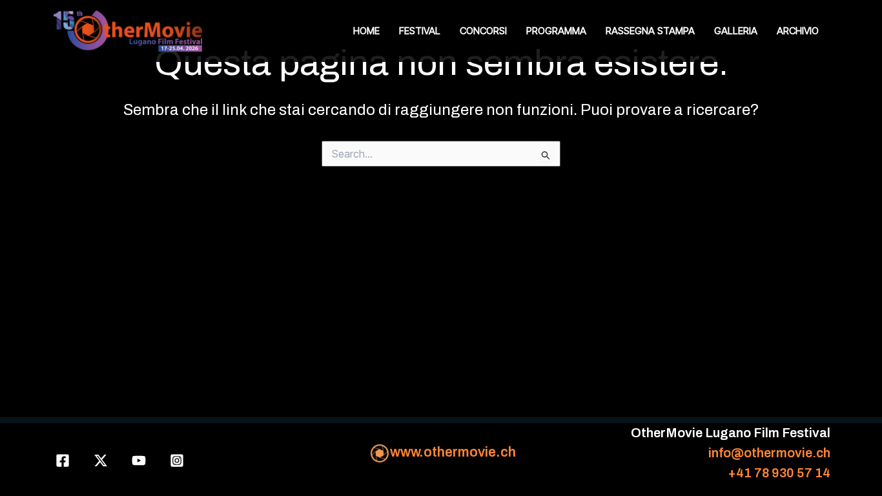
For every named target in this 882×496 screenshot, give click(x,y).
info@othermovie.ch (769, 453)
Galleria (735, 31)
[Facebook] (63, 460)
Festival (419, 31)
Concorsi (483, 31)
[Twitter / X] (101, 460)
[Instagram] (177, 460)
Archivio (798, 31)
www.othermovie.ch (453, 451)
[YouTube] (139, 460)
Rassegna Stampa (650, 31)
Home (366, 31)
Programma (556, 31)
